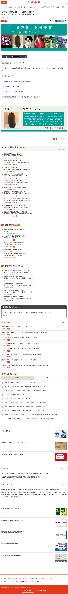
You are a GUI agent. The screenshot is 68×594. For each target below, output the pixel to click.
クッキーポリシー (42, 578)
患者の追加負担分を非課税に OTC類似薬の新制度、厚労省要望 (21, 354)
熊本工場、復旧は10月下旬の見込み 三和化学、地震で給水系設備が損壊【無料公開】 (31, 414)
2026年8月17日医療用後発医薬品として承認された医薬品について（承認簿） (25, 473)
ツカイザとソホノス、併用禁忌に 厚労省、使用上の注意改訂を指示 (25, 406)
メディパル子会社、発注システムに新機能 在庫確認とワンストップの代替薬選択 (29, 419)
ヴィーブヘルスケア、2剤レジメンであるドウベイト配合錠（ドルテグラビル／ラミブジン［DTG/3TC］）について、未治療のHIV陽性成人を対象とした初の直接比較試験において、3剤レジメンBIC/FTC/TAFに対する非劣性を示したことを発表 (33, 494)
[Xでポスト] (56, 21)
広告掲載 (16, 581)
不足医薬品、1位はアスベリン (13, 86)
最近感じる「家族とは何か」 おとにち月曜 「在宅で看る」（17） (25, 410)
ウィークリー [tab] (50, 378)
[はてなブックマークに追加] (62, 21)
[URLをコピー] (50, 21)
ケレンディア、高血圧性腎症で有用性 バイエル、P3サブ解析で (20, 349)
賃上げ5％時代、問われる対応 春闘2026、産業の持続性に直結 (25, 386)
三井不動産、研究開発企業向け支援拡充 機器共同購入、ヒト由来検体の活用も (25, 365)
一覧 (63, 322)
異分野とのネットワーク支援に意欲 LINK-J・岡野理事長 (19, 360)
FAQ (31, 581)
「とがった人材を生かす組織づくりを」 (16, 92)
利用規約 (3, 578)
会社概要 (37, 581)
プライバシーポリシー (13, 578)
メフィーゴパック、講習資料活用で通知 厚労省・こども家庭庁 (20, 337)
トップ (3, 7)
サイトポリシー (32, 578)
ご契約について (24, 581)
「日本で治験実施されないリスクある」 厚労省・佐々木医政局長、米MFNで (24, 343)
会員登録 (4, 2)
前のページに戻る (61, 139)
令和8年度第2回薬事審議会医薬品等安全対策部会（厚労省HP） (20, 477)
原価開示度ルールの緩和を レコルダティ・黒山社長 (21, 382)
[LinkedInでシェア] (59, 21)
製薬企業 (10, 7)
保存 (5, 20)
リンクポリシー (51, 578)
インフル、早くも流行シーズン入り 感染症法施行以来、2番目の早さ (25, 402)
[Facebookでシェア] (53, 21)
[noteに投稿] (65, 21)
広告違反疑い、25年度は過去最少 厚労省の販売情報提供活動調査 (26, 390)
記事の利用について (6, 581)
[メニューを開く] (65, 2)
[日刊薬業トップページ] (34, 2)
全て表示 (61, 149)
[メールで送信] (47, 21)
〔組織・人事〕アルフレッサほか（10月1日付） (19, 398)
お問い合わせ (27, 590)
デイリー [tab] (17, 378)
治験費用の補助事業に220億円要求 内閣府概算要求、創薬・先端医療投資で (25, 332)
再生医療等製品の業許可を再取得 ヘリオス (15, 326)
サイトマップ (23, 578)
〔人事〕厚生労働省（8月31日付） (15, 394)
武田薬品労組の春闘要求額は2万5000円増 (17, 81)
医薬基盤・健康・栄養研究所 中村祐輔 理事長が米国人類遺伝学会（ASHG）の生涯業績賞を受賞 (30, 489)
